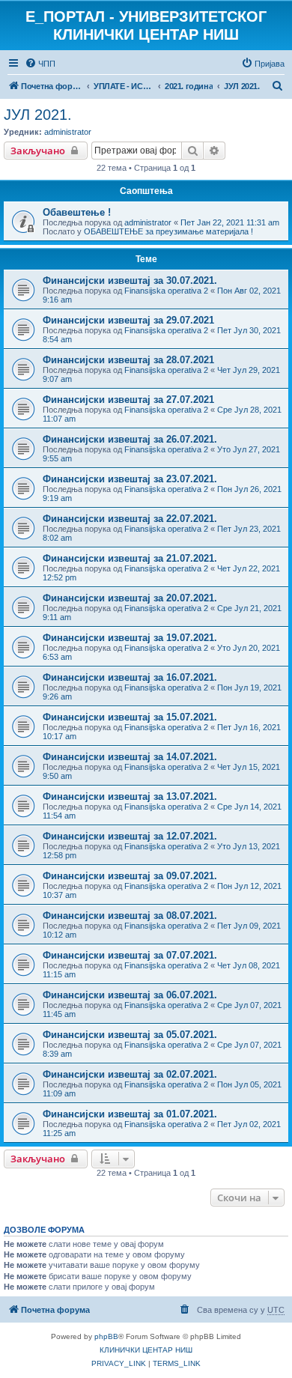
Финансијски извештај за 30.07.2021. (130, 280)
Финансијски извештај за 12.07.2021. (130, 836)
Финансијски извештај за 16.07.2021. (130, 677)
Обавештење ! (77, 212)
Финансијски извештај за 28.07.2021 (128, 359)
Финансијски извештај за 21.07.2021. (130, 558)
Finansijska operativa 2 (166, 290)
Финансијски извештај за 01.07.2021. (130, 1114)
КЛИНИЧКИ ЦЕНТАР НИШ (146, 1350)
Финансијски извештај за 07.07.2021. (130, 955)
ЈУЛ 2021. (38, 114)
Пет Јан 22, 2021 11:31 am (229, 222)
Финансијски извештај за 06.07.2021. (130, 995)
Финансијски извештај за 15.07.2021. (130, 717)
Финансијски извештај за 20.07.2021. (130, 598)
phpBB (106, 1336)
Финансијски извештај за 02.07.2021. (130, 1074)
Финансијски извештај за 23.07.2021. (130, 479)
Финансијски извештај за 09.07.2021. (130, 875)
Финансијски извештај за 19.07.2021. (130, 637)
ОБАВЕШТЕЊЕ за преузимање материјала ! (168, 231)
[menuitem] (40, 64)
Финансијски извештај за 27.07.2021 (128, 399)
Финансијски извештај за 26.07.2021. (130, 439)
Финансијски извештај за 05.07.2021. (130, 1034)
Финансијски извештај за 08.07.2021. (130, 915)
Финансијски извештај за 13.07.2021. (130, 796)
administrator (67, 131)
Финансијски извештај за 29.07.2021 (128, 320)
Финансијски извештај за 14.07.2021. (130, 756)
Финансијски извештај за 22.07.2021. (130, 518)
